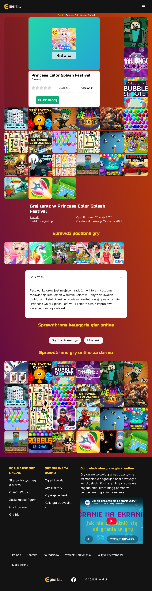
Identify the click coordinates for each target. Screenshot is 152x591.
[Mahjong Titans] (16, 142)
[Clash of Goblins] (64, 118)
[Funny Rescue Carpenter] (88, 253)
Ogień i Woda (54, 480)
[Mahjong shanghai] (88, 142)
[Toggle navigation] (143, 6)
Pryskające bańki (56, 495)
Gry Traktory (53, 488)
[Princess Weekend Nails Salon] (16, 253)
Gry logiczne (18, 507)
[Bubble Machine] (136, 142)
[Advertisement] (16, 62)
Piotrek (34, 217)
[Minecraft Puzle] (136, 32)
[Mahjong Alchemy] (40, 142)
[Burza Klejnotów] (88, 118)
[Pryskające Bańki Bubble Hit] (64, 142)
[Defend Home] (16, 188)
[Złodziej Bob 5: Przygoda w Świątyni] (16, 165)
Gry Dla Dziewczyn (65, 340)
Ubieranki (93, 340)
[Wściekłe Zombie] (40, 165)
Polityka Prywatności (110, 554)
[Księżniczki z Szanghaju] (112, 253)
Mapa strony (20, 564)
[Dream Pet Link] (64, 165)
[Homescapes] (64, 188)
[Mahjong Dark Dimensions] (136, 62)
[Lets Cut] (40, 188)
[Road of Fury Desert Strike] (136, 165)
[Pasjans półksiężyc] (16, 372)
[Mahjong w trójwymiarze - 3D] (16, 118)
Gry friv (14, 514)
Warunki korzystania (78, 554)
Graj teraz (64, 55)
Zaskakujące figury (22, 500)
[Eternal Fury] (112, 118)
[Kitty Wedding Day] (64, 253)
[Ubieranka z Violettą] (64, 418)
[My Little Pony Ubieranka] (40, 253)
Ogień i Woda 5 (20, 492)
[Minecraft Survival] (88, 165)
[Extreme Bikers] (88, 418)
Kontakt (32, 554)
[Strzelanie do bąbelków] (112, 165)
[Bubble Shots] (40, 442)
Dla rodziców (51, 554)
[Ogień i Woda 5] (40, 118)
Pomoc (16, 554)
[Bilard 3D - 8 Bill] (112, 142)
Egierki (60, 15)
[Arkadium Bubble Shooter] (136, 92)
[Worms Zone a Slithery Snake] (112, 442)
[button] (76, 277)
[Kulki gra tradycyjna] (136, 118)
